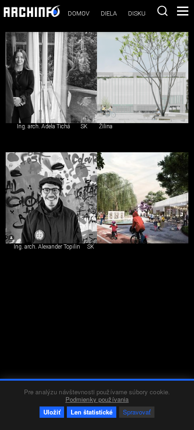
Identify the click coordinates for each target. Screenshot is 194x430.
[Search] (162, 10)
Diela (109, 13)
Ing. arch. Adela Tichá (43, 126)
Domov (78, 13)
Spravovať (137, 411)
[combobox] (162, 10)
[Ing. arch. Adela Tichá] (51, 77)
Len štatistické (92, 411)
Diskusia (141, 13)
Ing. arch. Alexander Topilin (47, 246)
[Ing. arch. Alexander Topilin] (51, 197)
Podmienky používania (97, 399)
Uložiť (51, 411)
